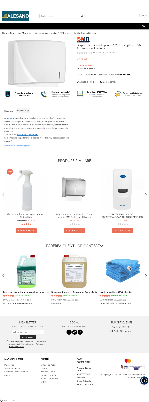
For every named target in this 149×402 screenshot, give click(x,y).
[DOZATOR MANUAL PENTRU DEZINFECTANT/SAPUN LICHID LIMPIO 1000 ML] (122, 189)
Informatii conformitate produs (17, 145)
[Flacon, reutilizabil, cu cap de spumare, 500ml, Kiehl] (26, 189)
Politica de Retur (48, 371)
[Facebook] (69, 332)
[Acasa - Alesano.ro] (16, 16)
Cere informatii (109, 81)
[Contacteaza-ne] (143, 26)
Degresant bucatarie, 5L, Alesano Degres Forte (74, 292)
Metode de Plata (48, 365)
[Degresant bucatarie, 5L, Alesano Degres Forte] (74, 271)
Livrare (44, 368)
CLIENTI (45, 359)
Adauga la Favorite (87, 81)
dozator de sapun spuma (27, 135)
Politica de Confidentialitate (16, 371)
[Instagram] (80, 332)
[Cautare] (82, 16)
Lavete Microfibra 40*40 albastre (116, 292)
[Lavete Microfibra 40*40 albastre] (123, 271)
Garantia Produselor (49, 378)
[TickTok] (74, 332)
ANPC (43, 382)
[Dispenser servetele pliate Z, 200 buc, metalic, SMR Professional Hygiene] (74, 189)
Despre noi (9, 365)
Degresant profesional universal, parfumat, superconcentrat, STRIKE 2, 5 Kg (40, 292)
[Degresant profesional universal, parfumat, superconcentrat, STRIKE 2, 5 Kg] (26, 271)
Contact (7, 375)
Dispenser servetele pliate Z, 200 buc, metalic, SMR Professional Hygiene (74, 215)
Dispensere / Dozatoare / (22, 33)
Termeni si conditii (12, 368)
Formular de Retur (48, 375)
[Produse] (4, 27)
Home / (6, 33)
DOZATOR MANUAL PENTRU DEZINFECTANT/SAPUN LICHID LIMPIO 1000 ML (122, 215)
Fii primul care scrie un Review (102, 52)
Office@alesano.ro (122, 331)
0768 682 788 (122, 326)
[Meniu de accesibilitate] (144, 380)
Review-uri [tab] (23, 110)
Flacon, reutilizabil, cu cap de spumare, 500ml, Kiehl (26, 215)
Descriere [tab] (8, 111)
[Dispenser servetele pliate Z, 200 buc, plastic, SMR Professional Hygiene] (37, 62)
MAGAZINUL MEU (13, 359)
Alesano (10, 118)
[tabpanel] (37, 62)
